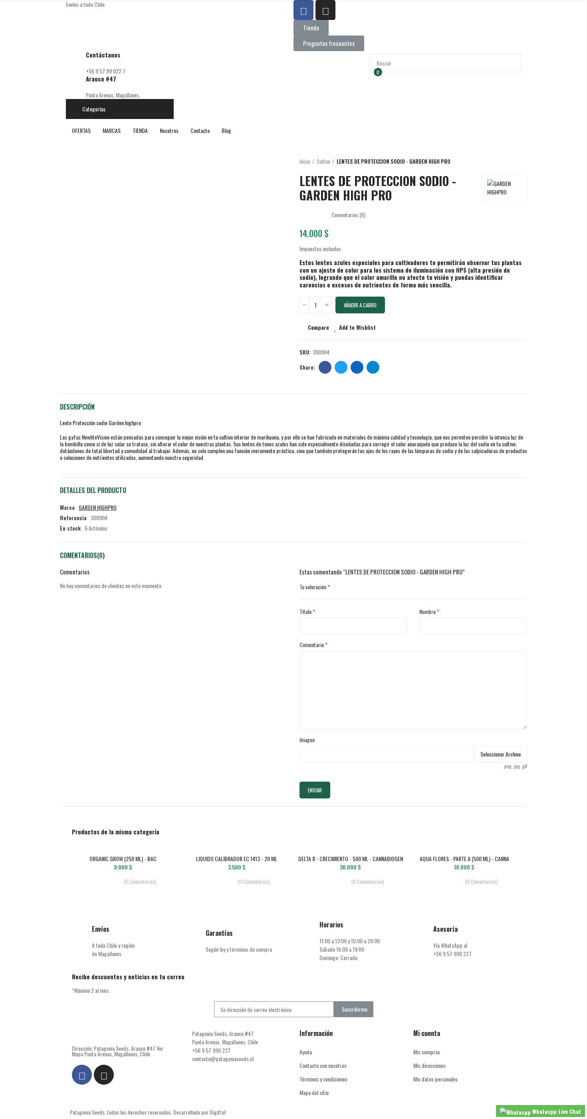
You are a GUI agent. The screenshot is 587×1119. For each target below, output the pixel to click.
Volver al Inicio (511, 162)
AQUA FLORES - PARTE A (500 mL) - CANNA (464, 858)
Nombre (427, 611)
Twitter (341, 367)
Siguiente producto (521, 162)
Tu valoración (312, 586)
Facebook (325, 367)
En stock (70, 528)
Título (305, 611)
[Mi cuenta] (373, 90)
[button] (311, 28)
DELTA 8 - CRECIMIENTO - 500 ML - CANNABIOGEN (350, 858)
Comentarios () (348, 215)
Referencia (73, 517)
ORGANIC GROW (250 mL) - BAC (123, 858)
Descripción (77, 407)
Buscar (508, 63)
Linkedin (357, 367)
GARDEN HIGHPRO (98, 507)
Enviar (315, 790)
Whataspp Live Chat (556, 1111)
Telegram (373, 367)
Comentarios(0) (82, 555)
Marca (67, 507)
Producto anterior (501, 162)
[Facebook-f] (303, 10)
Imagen (307, 739)
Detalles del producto (93, 490)
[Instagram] (325, 10)
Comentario (311, 644)
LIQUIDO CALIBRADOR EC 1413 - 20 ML (236, 858)
